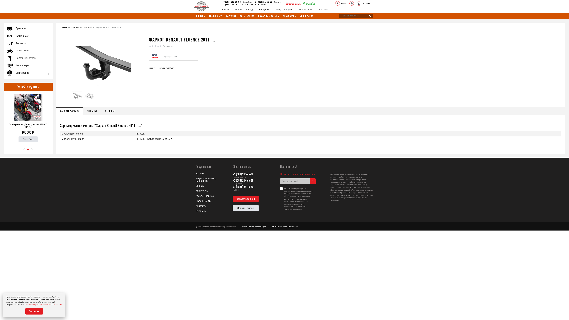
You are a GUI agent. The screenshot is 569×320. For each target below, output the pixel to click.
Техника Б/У (22, 36)
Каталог (226, 10)
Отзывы (110, 111)
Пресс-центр (306, 10)
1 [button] (24, 149)
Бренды (250, 10)
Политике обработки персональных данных (43, 304)
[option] (28, 116)
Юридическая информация (254, 227)
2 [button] (28, 149)
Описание (92, 111)
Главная (63, 27)
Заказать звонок (245, 199)
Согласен (34, 311)
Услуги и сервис (284, 10)
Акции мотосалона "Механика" (206, 180)
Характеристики (69, 111)
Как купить (264, 10)
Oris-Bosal (87, 27)
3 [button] (32, 149)
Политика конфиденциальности (284, 227)
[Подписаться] (313, 181)
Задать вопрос (245, 208)
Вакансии (201, 211)
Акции (238, 10)
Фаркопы (75, 27)
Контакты (324, 10)
